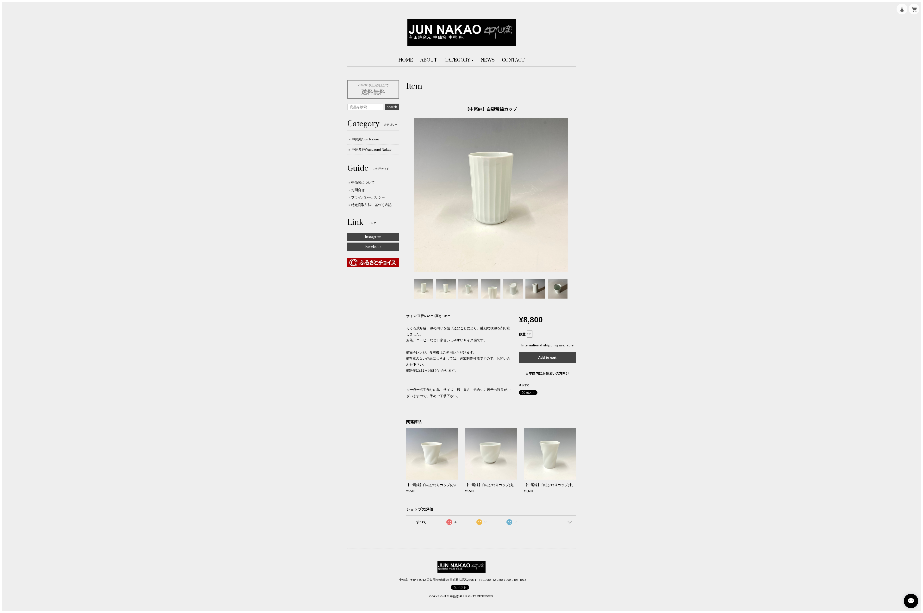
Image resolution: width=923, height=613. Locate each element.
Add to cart (547, 357)
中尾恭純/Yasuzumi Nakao (372, 149)
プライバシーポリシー (368, 197)
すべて (421, 522)
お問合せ (358, 190)
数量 (522, 334)
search (392, 107)
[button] (459, 60)
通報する (524, 385)
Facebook (373, 246)
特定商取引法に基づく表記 (371, 205)
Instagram (373, 237)
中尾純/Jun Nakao (365, 139)
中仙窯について (363, 182)
